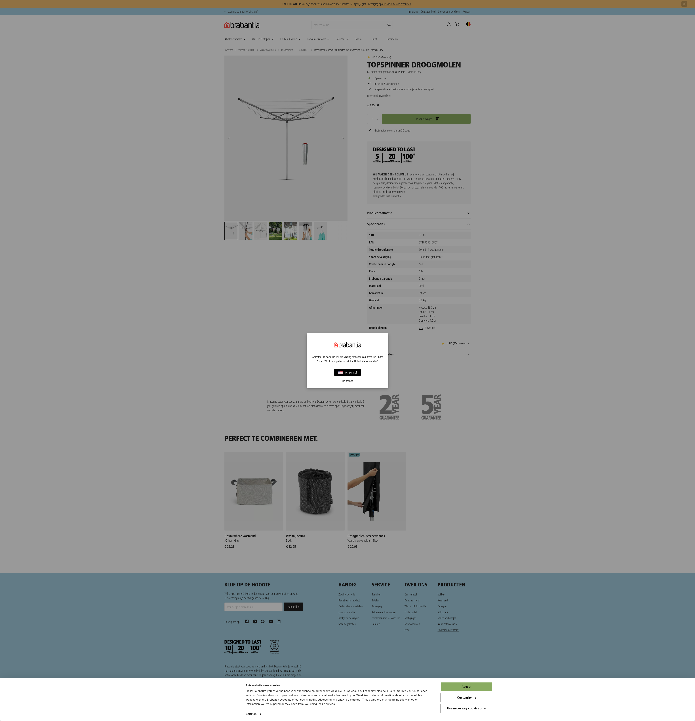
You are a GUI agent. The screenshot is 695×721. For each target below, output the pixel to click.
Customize (464, 697)
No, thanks (347, 380)
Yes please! (351, 372)
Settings (251, 713)
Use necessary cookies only (466, 708)
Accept (466, 686)
